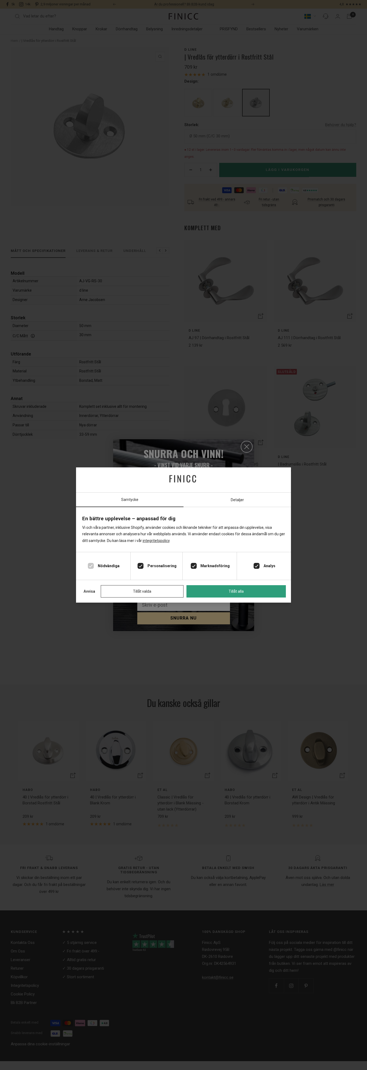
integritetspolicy (156, 540)
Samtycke (129, 499)
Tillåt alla (236, 591)
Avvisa (89, 591)
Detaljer (237, 500)
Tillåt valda (142, 591)
